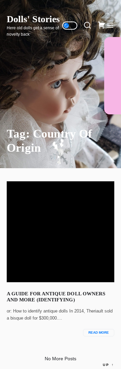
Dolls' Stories (33, 19)
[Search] (87, 25)
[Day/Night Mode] (70, 25)
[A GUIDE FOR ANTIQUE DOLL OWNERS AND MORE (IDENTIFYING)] (60, 231)
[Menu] (110, 25)
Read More (98, 332)
